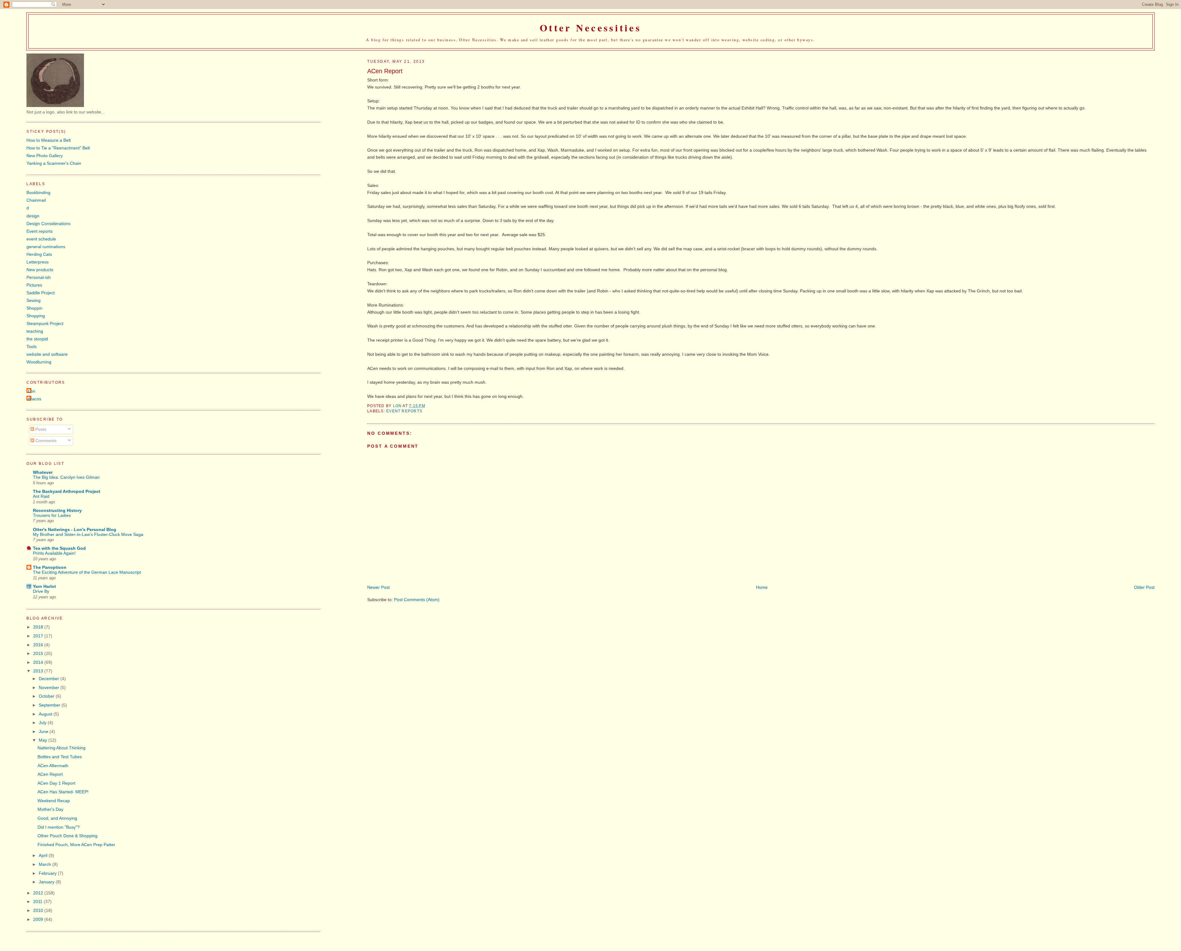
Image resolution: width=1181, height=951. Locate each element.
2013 (38, 670)
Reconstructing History (57, 510)
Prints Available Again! (54, 553)
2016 (38, 644)
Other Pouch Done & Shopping (67, 835)
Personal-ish (38, 277)
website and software (47, 354)
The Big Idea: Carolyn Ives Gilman (66, 477)
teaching (34, 331)
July (43, 722)
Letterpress (37, 262)
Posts (40, 429)
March (45, 864)
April (44, 855)
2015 (38, 653)
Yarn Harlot (44, 586)
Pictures (34, 285)
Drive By (41, 591)
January (47, 881)
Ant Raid (41, 496)
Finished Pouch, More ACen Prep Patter (76, 844)
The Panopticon (49, 567)
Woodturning (38, 361)
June (44, 731)
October (47, 696)
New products (39, 269)
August (46, 713)
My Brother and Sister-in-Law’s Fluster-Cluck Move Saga (88, 534)
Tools (31, 346)
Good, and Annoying (57, 818)
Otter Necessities (590, 28)
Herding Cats (39, 254)
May (43, 740)
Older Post (1144, 587)
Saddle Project (40, 292)
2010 (38, 910)
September (50, 705)
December (49, 678)
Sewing (33, 300)
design (32, 215)
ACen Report (50, 774)
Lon (31, 391)
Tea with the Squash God (59, 548)
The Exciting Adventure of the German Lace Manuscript (87, 572)
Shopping (35, 315)
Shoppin (34, 308)
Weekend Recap (54, 800)
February (48, 873)
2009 (38, 919)
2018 (38, 626)
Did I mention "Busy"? (59, 827)
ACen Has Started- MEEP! (63, 791)
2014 (38, 662)
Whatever (43, 472)
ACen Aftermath (53, 765)
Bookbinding (38, 192)
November (49, 687)
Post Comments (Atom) (416, 599)
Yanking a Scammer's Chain (53, 163)
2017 (38, 635)
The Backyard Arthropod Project (66, 491)
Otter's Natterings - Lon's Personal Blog (74, 529)
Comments (45, 440)
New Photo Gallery (44, 155)
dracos (34, 398)
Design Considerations (48, 223)
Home (762, 587)
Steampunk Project (44, 323)
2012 (38, 892)
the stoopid (37, 338)
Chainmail (36, 200)
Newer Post (378, 587)
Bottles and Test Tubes (60, 756)
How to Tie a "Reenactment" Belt (58, 147)
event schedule (41, 238)
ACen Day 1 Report (56, 783)
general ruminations (45, 246)
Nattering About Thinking (61, 747)
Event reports (404, 411)
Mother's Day (50, 809)
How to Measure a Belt (48, 140)
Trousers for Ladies (52, 515)
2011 (38, 901)
